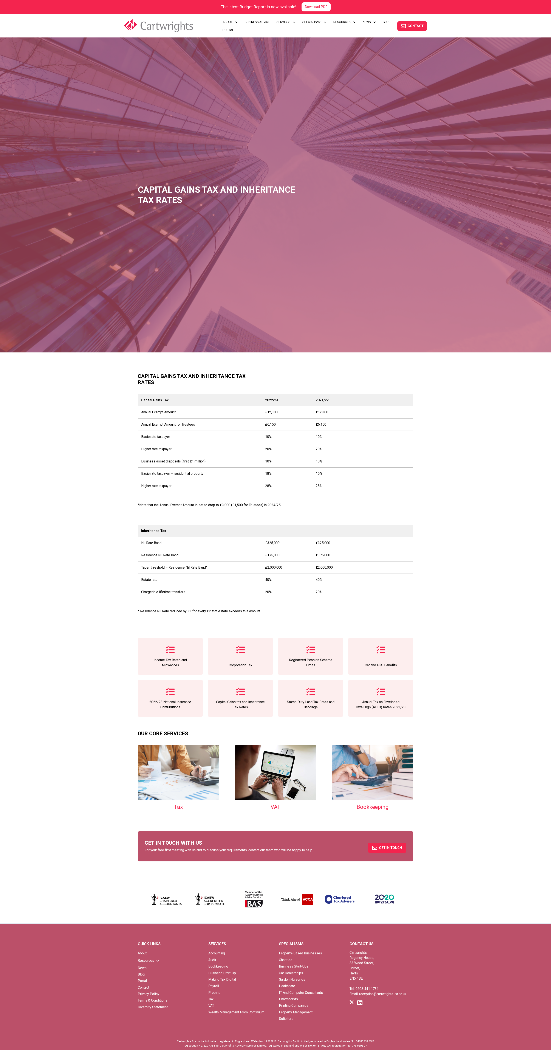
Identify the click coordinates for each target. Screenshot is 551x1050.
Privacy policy (148, 994)
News (142, 968)
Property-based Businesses (300, 953)
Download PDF (316, 7)
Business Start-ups (293, 966)
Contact (143, 987)
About (142, 953)
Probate (214, 993)
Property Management (296, 1012)
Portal (142, 981)
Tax (211, 999)
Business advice (257, 22)
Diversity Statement (153, 1007)
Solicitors (286, 1019)
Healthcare (287, 986)
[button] (230, 22)
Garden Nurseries (292, 979)
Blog (141, 974)
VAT (211, 1005)
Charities (285, 960)
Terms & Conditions (152, 1000)
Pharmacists (288, 999)
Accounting (216, 953)
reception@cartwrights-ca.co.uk (382, 994)
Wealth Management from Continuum (236, 1012)
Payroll (213, 986)
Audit (212, 960)
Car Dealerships (291, 973)
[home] (164, 25)
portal (228, 30)
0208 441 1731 (367, 989)
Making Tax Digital (222, 979)
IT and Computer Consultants (301, 993)
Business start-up (222, 973)
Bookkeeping (218, 966)
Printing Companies (293, 1005)
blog (386, 22)
